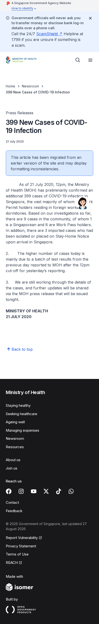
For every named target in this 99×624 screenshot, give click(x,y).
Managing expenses (22, 430)
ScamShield (47, 33)
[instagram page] (21, 491)
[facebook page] (9, 491)
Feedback (14, 511)
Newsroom (30, 86)
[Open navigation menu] (90, 60)
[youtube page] (34, 491)
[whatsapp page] (71, 491)
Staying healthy (18, 405)
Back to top (22, 349)
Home (10, 86)
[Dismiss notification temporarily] (90, 18)
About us (13, 460)
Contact (12, 502)
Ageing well (15, 422)
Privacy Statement (21, 546)
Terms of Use (17, 554)
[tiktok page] (59, 491)
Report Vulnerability (22, 537)
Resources (15, 447)
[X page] (46, 491)
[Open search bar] (78, 60)
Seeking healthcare (21, 414)
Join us (11, 468)
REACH (12, 562)
